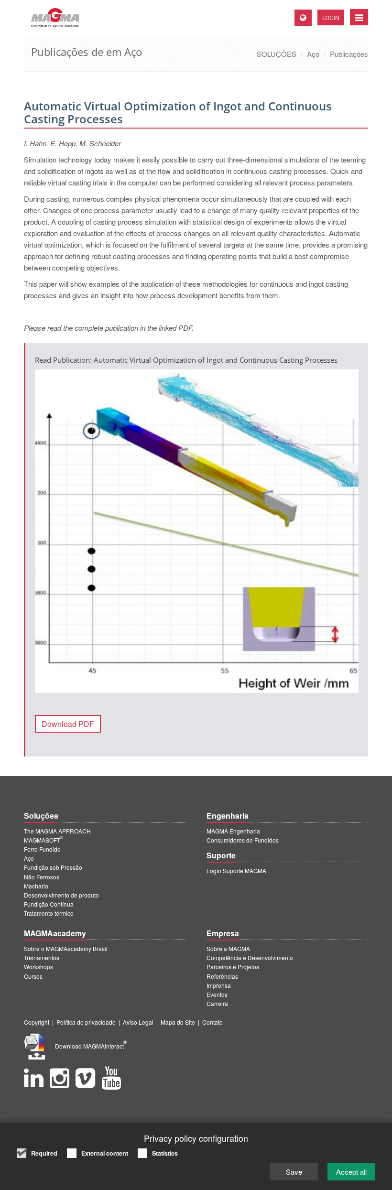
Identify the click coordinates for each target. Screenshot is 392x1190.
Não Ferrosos (41, 877)
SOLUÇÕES (276, 54)
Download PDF (68, 723)
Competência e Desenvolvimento (250, 957)
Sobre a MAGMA (228, 948)
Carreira (217, 1003)
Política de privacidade (86, 1022)
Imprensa (219, 985)
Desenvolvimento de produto (61, 895)
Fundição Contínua (49, 904)
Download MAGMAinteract (91, 1046)
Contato (212, 1022)
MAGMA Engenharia (233, 831)
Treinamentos (41, 957)
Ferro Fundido (42, 849)
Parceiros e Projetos (233, 967)
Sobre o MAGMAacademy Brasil (66, 948)
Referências (222, 976)
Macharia (36, 886)
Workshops (38, 967)
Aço (313, 54)
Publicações (349, 54)
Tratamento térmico (49, 913)
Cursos (33, 976)
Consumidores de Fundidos (243, 840)
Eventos (217, 994)
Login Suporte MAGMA (236, 870)
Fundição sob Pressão (53, 867)
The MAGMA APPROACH (57, 831)
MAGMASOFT (43, 840)
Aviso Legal (138, 1022)
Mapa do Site (178, 1022)
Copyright (36, 1022)
